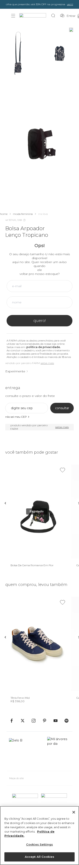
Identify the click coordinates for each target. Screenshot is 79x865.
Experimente (15, 371)
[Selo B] (17, 752)
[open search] (54, 15)
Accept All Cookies (39, 856)
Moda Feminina (23, 214)
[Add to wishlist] (62, 470)
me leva (43, 214)
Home (3, 214)
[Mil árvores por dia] (58, 752)
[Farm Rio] (34, 16)
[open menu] (13, 15)
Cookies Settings (39, 844)
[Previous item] (5, 503)
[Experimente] (71, 29)
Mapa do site (16, 778)
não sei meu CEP (16, 416)
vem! (70, 4)
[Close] (74, 812)
